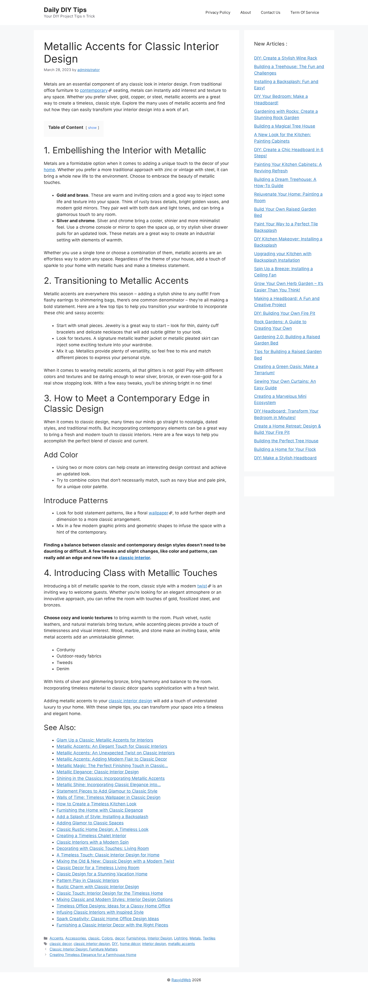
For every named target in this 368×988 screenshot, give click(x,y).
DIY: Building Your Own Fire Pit (284, 313)
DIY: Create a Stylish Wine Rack (285, 58)
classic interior (134, 557)
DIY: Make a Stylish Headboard (285, 457)
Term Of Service (304, 12)
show (92, 128)
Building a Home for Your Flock (285, 449)
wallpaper (158, 512)
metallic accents (181, 943)
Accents (56, 938)
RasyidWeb (181, 979)
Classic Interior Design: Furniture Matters (84, 949)
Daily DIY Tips (65, 10)
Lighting (181, 938)
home (49, 169)
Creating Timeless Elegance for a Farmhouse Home (93, 954)
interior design (154, 943)
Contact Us (270, 12)
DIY (115, 943)
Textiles (209, 938)
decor (119, 938)
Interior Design (160, 938)
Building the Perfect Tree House (286, 440)
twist (202, 585)
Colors (107, 938)
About (245, 12)
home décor (130, 943)
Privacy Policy (218, 12)
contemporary (94, 90)
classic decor (61, 943)
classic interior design (130, 700)
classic (94, 938)
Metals (195, 938)
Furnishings (136, 938)
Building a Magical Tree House (284, 126)
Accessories (75, 938)
